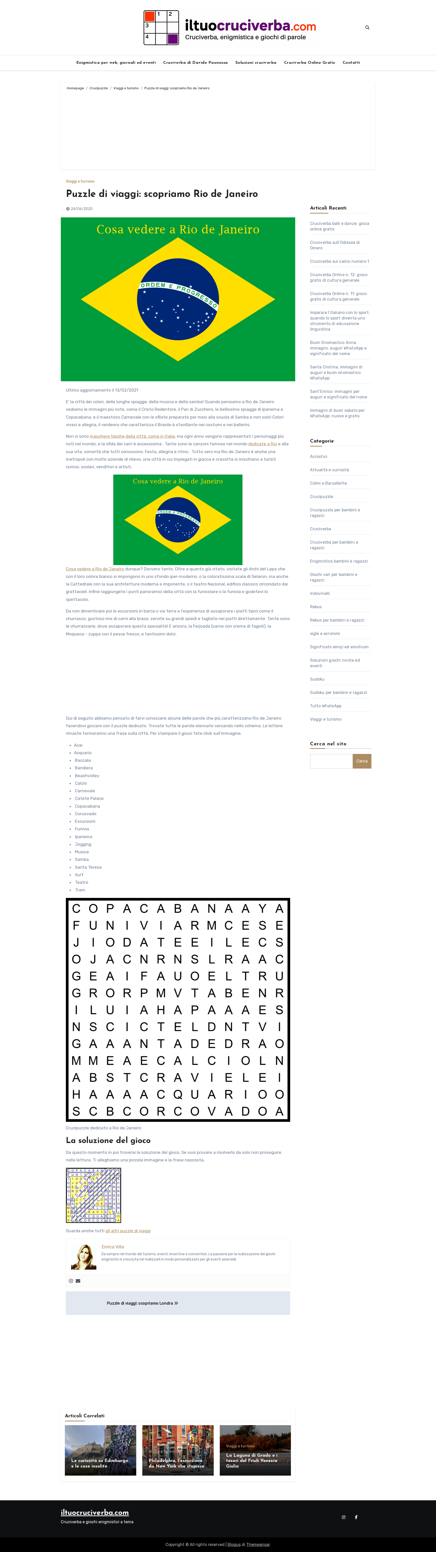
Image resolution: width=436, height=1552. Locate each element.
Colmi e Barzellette (328, 483)
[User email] (78, 1281)
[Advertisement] (219, 129)
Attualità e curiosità (89, 1446)
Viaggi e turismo (80, 181)
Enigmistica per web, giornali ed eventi (116, 63)
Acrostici (319, 456)
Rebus (316, 606)
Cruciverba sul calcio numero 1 (339, 261)
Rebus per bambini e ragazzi (337, 620)
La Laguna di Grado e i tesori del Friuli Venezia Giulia (252, 1461)
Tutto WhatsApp (326, 706)
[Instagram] (71, 1281)
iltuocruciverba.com (95, 1513)
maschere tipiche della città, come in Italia (132, 436)
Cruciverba (320, 528)
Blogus (234, 1544)
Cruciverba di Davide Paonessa (195, 63)
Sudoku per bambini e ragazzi (338, 692)
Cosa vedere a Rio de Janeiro (95, 568)
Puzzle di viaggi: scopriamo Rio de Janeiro (162, 194)
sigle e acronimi (325, 633)
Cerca (362, 761)
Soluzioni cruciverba (256, 63)
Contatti (351, 63)
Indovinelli (320, 593)
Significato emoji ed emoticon (339, 647)
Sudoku (317, 679)
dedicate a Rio (262, 443)
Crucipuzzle (321, 496)
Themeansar (258, 1544)
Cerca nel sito (328, 744)
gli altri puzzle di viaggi (128, 1230)
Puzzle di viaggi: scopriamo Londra (140, 1303)
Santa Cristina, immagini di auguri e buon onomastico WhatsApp (336, 372)
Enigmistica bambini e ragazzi (339, 561)
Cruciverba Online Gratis (309, 63)
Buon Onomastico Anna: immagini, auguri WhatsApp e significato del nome (338, 348)
